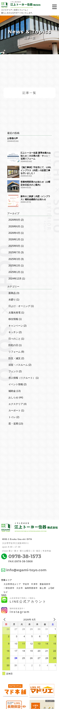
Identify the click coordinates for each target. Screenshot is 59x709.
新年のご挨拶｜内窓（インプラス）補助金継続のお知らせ (35, 197)
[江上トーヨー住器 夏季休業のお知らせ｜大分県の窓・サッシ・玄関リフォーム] (13, 157)
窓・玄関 (13, 423)
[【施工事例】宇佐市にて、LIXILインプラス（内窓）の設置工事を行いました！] (13, 172)
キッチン (13, 332)
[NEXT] (54, 619)
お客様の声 (12, 138)
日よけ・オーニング (19, 306)
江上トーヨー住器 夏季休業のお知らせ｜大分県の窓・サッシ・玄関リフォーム (36, 156)
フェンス (13, 371)
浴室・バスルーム (18, 365)
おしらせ (13, 397)
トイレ (12, 417)
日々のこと (14, 338)
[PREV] (5, 619)
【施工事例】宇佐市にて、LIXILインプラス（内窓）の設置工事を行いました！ (36, 170)
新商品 (12, 293)
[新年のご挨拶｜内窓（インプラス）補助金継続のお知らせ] (13, 201)
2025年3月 (14, 259)
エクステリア (15, 404)
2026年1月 (14, 239)
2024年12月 (14, 278)
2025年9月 (14, 246)
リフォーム (14, 351)
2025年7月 (14, 252)
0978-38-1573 (24, 556)
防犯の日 (13, 345)
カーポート (14, 410)
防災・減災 (14, 358)
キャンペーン (15, 325)
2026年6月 (14, 226)
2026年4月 (14, 233)
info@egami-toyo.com (26, 570)
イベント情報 (15, 384)
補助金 (12, 391)
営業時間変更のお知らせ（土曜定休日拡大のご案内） (35, 183)
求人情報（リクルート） (21, 378)
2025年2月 (14, 265)
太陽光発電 (14, 312)
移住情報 (13, 319)
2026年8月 (14, 220)
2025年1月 (14, 272)
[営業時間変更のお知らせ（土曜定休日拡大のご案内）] (13, 186)
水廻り (12, 299)
